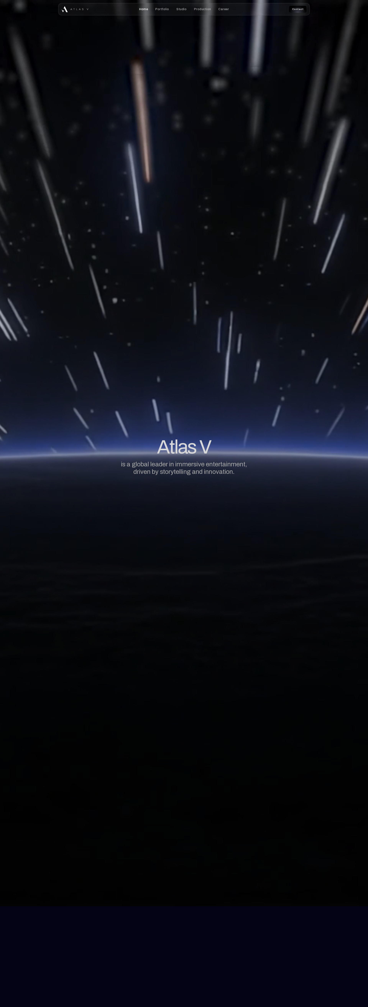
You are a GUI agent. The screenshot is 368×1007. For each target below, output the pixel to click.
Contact (298, 9)
